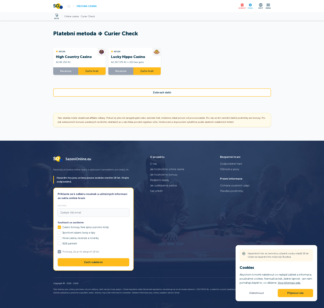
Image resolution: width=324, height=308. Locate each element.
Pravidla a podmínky (231, 190)
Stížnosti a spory (229, 169)
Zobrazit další (162, 92)
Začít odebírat (93, 262)
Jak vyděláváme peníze (163, 185)
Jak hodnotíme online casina (167, 169)
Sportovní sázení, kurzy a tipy (78, 232)
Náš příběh (156, 190)
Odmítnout (256, 293)
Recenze (65, 71)
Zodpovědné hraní (231, 163)
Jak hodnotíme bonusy (164, 174)
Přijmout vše (295, 293)
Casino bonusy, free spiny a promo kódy (85, 227)
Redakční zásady (159, 180)
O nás (153, 163)
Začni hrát (91, 71)
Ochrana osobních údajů (235, 185)
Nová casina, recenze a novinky (80, 238)
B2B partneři (69, 243)
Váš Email (62, 206)
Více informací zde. (289, 282)
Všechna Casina (87, 6)
